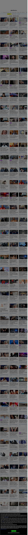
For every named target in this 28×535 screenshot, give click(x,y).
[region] (13, 524)
